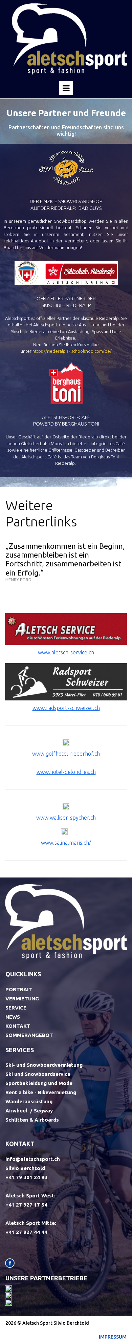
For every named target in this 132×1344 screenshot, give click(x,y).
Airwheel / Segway (29, 1110)
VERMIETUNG (22, 998)
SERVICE (15, 1008)
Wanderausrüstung (28, 1101)
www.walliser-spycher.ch (66, 818)
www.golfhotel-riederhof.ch (66, 754)
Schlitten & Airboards (32, 1120)
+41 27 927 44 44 (27, 1232)
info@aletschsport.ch (32, 1159)
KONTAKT (17, 1026)
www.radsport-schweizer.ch (66, 708)
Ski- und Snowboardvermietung (44, 1065)
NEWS (12, 1017)
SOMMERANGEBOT (29, 1035)
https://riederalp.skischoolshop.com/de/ (72, 351)
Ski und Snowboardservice (37, 1074)
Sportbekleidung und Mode (38, 1083)
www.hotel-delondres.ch (66, 772)
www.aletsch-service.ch (66, 652)
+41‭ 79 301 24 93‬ (26, 1177)
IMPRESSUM (113, 1337)
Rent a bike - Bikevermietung (40, 1092)
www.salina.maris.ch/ (66, 843)
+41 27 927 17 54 (26, 1205)
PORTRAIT (18, 989)
